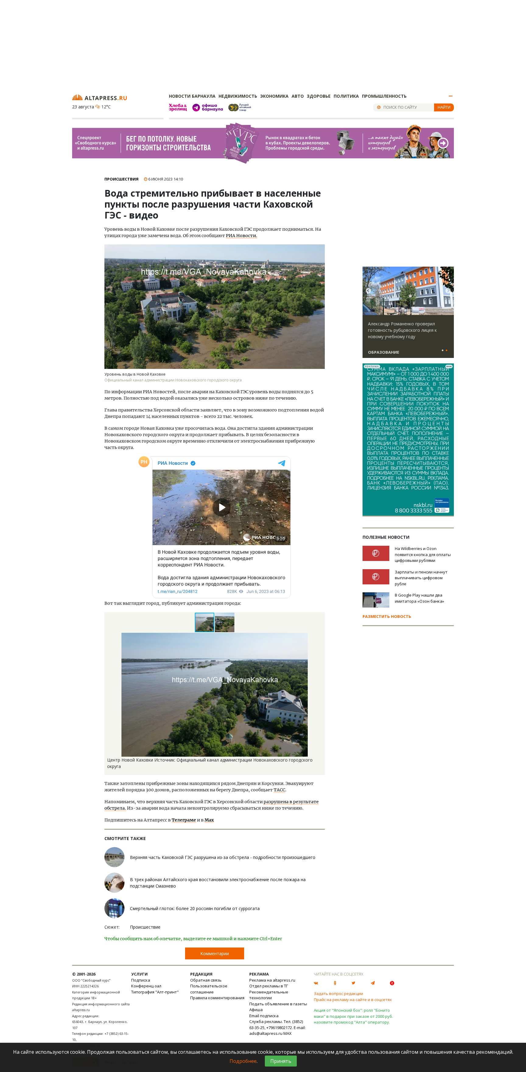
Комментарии (214, 953)
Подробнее (243, 1061)
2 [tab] (446, 350)
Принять (280, 1061)
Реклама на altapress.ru (272, 980)
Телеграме (184, 820)
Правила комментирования (217, 997)
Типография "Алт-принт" (155, 992)
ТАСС (279, 790)
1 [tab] (442, 350)
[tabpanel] (408, 315)
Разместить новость (387, 616)
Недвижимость (238, 96)
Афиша (256, 1009)
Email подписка (264, 1015)
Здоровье (319, 96)
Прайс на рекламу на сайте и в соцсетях (353, 999)
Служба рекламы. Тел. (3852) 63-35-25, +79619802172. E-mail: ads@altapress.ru (277, 1027)
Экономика (274, 96)
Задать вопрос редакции (338, 993)
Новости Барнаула (192, 96)
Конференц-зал (146, 986)
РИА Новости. (241, 235)
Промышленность (384, 96)
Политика (346, 96)
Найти (444, 107)
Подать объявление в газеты (278, 1004)
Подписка (140, 980)
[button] (224, 622)
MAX (287, 1033)
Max (209, 820)
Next (448, 291)
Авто (298, 96)
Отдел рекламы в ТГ (268, 986)
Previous (368, 291)
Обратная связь (206, 980)
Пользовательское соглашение (208, 989)
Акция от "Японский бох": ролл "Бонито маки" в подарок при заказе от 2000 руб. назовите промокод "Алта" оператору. (353, 1016)
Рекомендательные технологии (268, 995)
